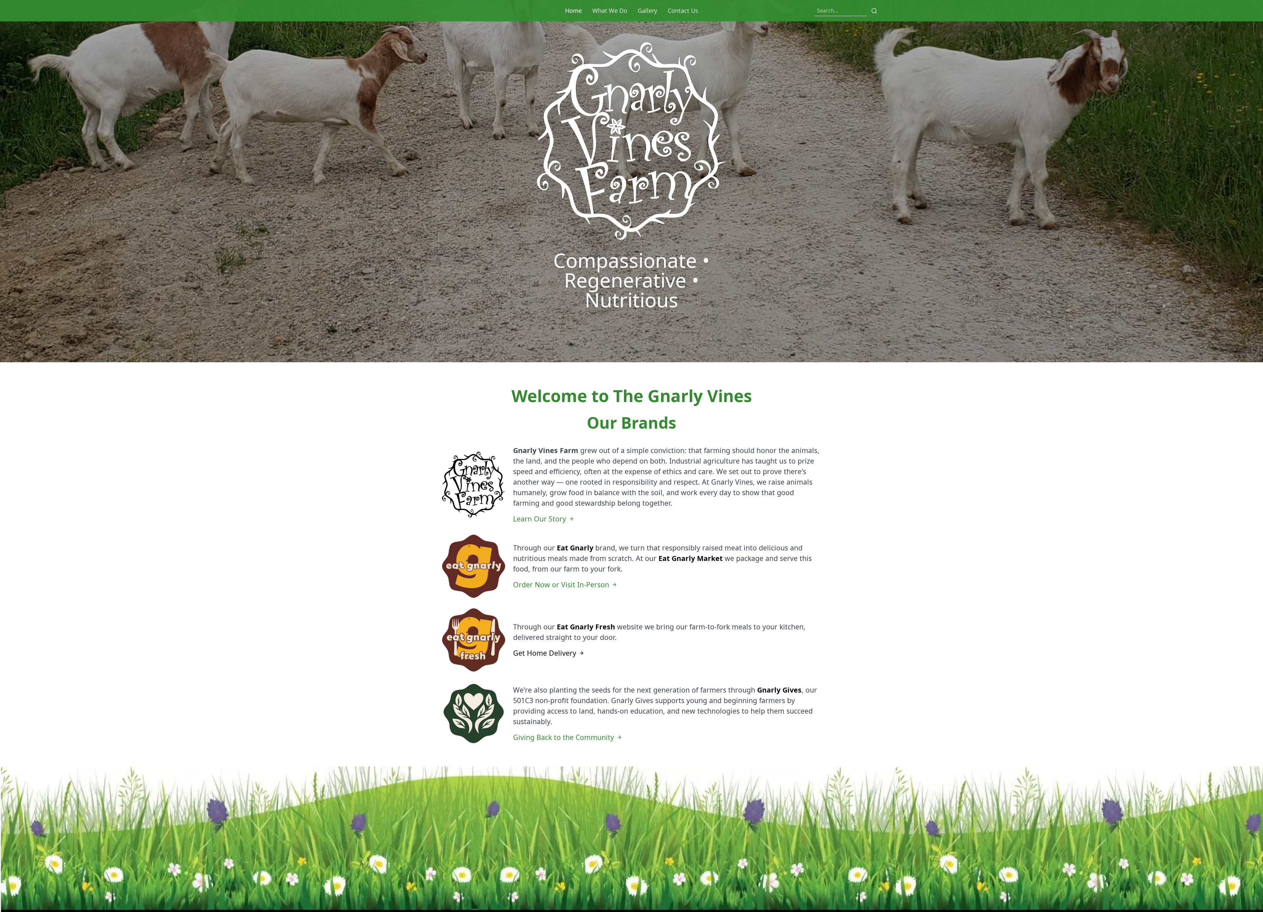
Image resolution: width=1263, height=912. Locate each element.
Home (573, 10)
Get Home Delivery (544, 653)
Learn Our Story (539, 518)
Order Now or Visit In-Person (561, 584)
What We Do (609, 10)
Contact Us (683, 10)
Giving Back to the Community (563, 737)
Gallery (647, 10)
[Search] (874, 10)
